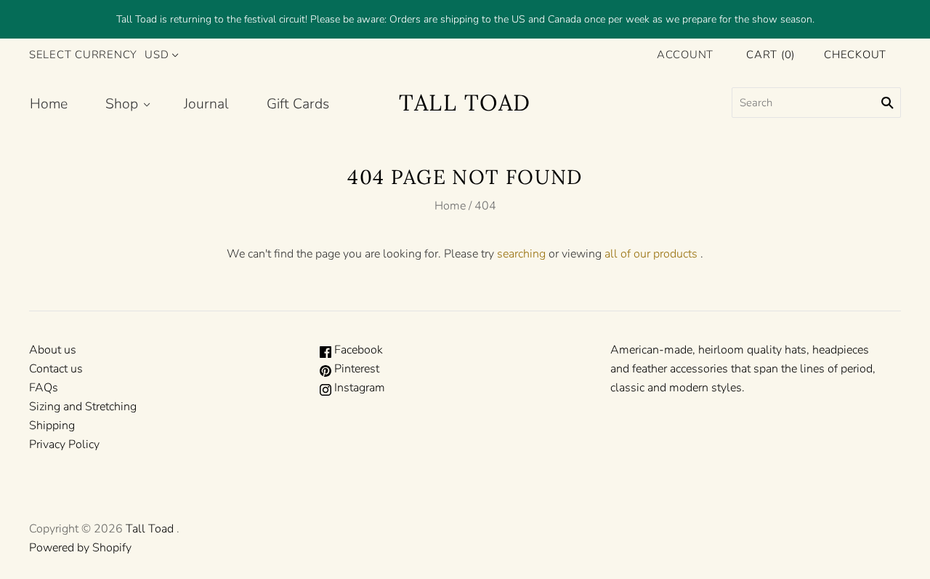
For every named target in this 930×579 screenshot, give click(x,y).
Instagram (358, 388)
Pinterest (355, 369)
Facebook (357, 350)
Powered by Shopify (80, 548)
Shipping (52, 426)
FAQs (43, 388)
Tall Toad (150, 529)
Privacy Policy (64, 444)
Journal (206, 103)
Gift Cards (298, 103)
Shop (121, 103)
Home (49, 103)
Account (685, 54)
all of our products (651, 254)
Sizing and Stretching (83, 407)
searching (521, 254)
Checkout (855, 54)
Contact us (56, 369)
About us (52, 350)
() (770, 54)
